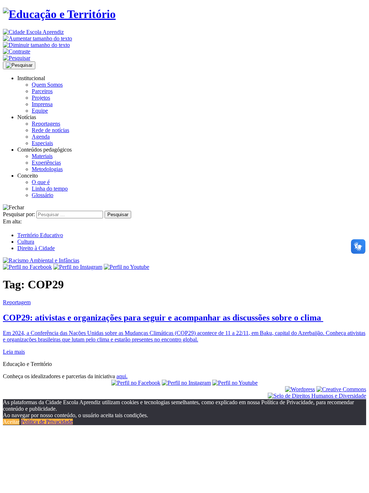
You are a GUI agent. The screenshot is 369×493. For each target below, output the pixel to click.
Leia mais (14, 352)
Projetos (41, 98)
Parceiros (42, 91)
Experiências (46, 163)
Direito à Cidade (36, 248)
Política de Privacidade (47, 422)
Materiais (42, 156)
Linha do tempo (50, 189)
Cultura (25, 242)
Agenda (41, 137)
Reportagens (46, 124)
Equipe (40, 111)
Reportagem (17, 302)
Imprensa (42, 104)
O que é (41, 182)
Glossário (42, 195)
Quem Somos (47, 85)
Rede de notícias (50, 130)
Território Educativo (40, 235)
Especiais (42, 143)
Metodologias (47, 169)
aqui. (122, 376)
